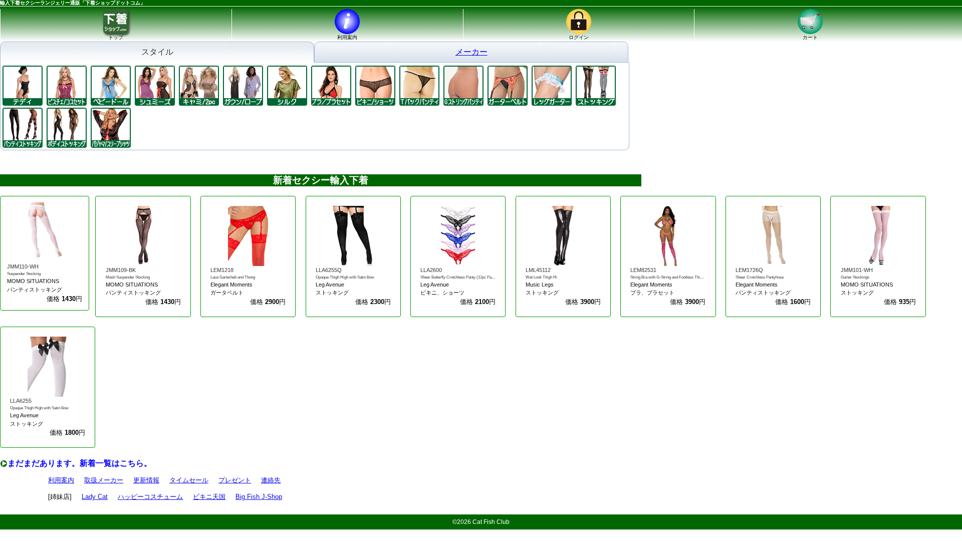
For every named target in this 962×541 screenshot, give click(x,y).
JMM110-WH (23, 266)
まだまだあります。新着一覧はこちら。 (80, 463)
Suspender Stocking (24, 274)
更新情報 (146, 480)
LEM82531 (643, 270)
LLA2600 (431, 270)
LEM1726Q (749, 270)
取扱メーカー (103, 480)
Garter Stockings (855, 277)
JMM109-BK (121, 270)
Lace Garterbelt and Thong (232, 277)
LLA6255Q (329, 270)
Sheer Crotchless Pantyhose (760, 277)
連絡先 (271, 480)
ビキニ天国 (209, 496)
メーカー (471, 52)
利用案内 (61, 480)
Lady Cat (95, 496)
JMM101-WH (857, 270)
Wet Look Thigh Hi (541, 277)
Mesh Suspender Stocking (128, 277)
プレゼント (234, 480)
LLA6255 (21, 401)
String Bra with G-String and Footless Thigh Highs (672, 277)
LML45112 (538, 270)
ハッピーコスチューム (150, 496)
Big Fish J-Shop (258, 496)
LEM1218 (221, 270)
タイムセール (188, 480)
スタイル (157, 52)
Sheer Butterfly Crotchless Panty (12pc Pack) (458, 277)
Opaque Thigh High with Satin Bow (345, 277)
